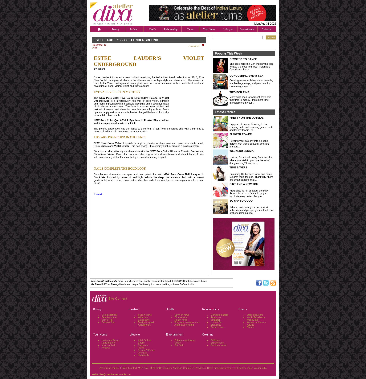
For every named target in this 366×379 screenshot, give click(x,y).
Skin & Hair (107, 320)
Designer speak (146, 322)
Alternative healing (184, 324)
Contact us (188, 368)
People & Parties (146, 350)
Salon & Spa (108, 322)
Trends (250, 327)
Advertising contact (109, 368)
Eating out (143, 345)
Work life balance (256, 317)
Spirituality (143, 355)
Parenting (216, 317)
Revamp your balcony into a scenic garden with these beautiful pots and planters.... (249, 143)
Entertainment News (184, 340)
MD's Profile (156, 368)
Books (141, 342)
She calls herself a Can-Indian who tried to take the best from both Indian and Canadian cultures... (251, 66)
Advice (250, 324)
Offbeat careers (255, 315)
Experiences (217, 342)
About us (177, 368)
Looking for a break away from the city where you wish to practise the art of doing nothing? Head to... (251, 160)
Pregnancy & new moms (187, 322)
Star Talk (178, 345)
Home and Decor (110, 340)
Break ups (216, 324)
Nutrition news (181, 315)
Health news (180, 320)
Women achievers (256, 322)
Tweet (98, 194)
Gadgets (142, 352)
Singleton (216, 320)
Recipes (106, 347)
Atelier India (260, 368)
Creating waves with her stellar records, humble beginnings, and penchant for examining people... (251, 83)
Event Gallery (239, 368)
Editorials (215, 340)
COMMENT (194, 46)
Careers (167, 368)
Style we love (145, 315)
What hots (143, 317)
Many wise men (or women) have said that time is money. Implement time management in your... (250, 100)
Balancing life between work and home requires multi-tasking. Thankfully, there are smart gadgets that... (251, 177)
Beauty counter (109, 317)
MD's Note (143, 368)
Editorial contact (128, 368)
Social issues (217, 327)
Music (177, 342)
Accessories (144, 324)
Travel (141, 347)
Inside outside (109, 345)
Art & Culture (144, 340)
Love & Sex (216, 322)
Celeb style (144, 320)
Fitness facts (180, 317)
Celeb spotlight (109, 315)
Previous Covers (222, 368)
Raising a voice (219, 345)
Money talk (252, 320)
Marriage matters (219, 315)
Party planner (109, 342)
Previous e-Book (204, 368)
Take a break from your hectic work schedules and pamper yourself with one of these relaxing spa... (252, 210)
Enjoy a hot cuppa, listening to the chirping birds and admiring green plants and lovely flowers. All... (251, 127)
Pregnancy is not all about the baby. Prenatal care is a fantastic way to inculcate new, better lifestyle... (249, 193)
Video (250, 368)
